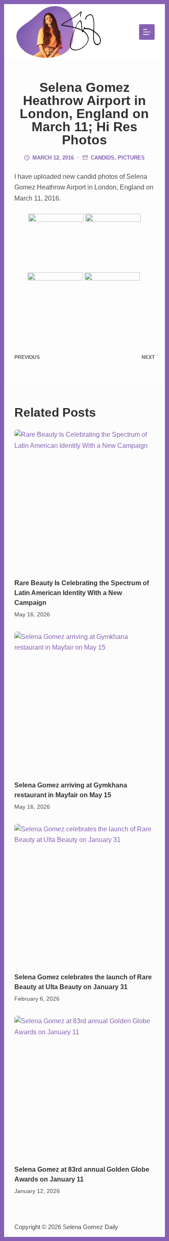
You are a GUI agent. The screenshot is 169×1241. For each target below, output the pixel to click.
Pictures (131, 158)
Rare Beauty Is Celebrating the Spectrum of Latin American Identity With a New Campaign (81, 592)
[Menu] (147, 32)
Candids (102, 158)
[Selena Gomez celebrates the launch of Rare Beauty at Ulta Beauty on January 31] (84, 894)
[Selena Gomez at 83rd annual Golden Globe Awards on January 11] (84, 1086)
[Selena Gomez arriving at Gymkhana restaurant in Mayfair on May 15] (84, 702)
